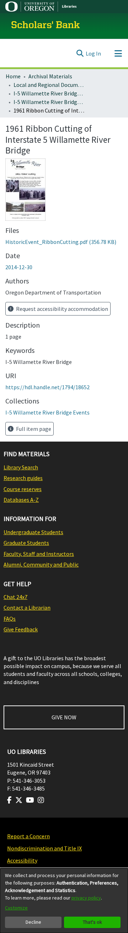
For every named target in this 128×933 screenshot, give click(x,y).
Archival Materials (50, 76)
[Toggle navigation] (118, 53)
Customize (16, 908)
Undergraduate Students (33, 532)
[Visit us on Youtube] (30, 800)
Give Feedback (21, 629)
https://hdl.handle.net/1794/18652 (47, 387)
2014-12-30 (18, 267)
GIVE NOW (64, 717)
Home (13, 76)
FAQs (10, 618)
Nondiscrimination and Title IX (44, 848)
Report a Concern (28, 836)
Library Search (21, 467)
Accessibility (22, 860)
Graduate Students (26, 542)
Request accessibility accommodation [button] (61, 308)
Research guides (23, 477)
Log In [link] (93, 53)
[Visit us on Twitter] (18, 800)
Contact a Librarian (27, 607)
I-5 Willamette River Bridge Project (49, 93)
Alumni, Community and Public (41, 564)
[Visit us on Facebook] (9, 800)
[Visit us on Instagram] (41, 800)
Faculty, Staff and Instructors (39, 553)
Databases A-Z (21, 499)
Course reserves (23, 488)
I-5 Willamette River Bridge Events (49, 101)
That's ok (92, 922)
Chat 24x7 (15, 596)
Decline (33, 922)
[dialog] (64, 900)
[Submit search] (79, 53)
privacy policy (86, 898)
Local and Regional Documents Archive (49, 84)
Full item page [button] (33, 428)
